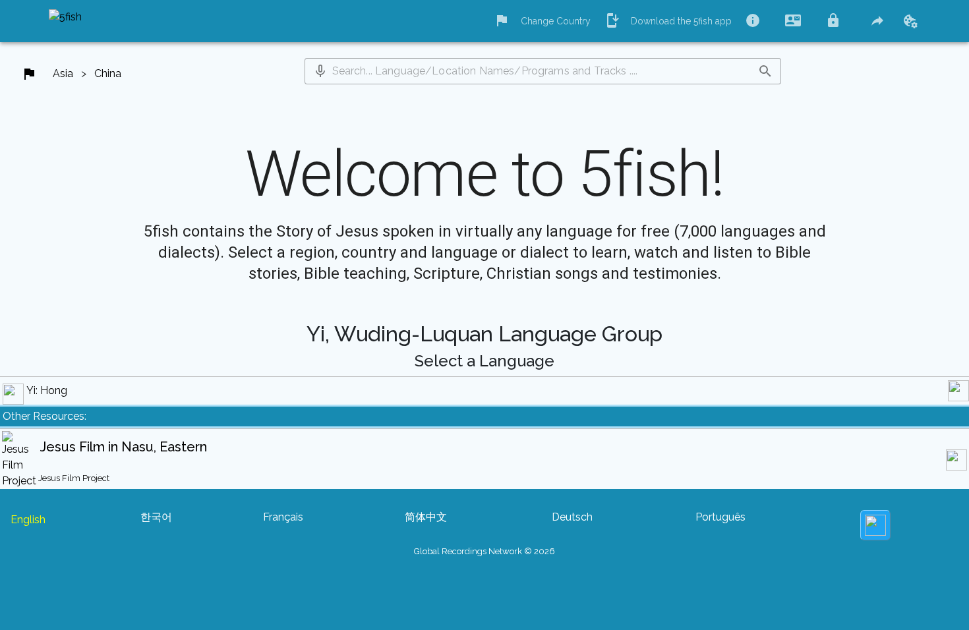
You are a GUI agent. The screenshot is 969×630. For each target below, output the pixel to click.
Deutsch (572, 517)
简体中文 (426, 517)
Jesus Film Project (73, 478)
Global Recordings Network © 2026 (484, 551)
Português (720, 517)
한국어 (156, 517)
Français (283, 517)
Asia (63, 73)
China (107, 73)
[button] (320, 71)
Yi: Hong (46, 390)
